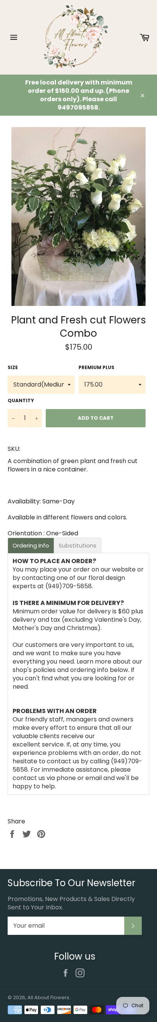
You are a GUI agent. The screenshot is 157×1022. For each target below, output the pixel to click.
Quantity (21, 401)
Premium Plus (96, 368)
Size (13, 368)
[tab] (31, 545)
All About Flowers (48, 997)
